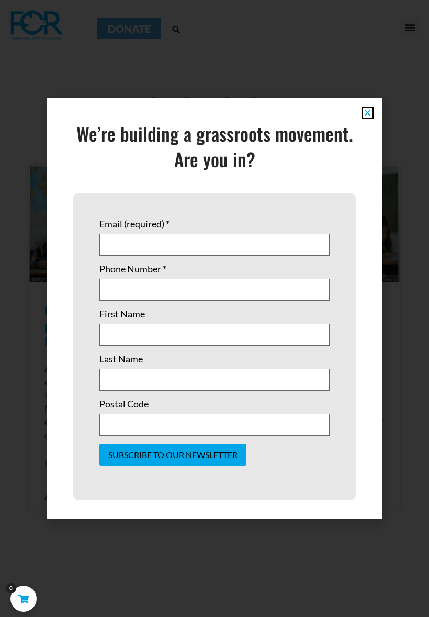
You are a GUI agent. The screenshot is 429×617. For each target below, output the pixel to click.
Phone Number (132, 268)
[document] (214, 308)
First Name (122, 313)
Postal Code (124, 403)
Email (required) (134, 223)
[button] (367, 113)
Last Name (121, 358)
